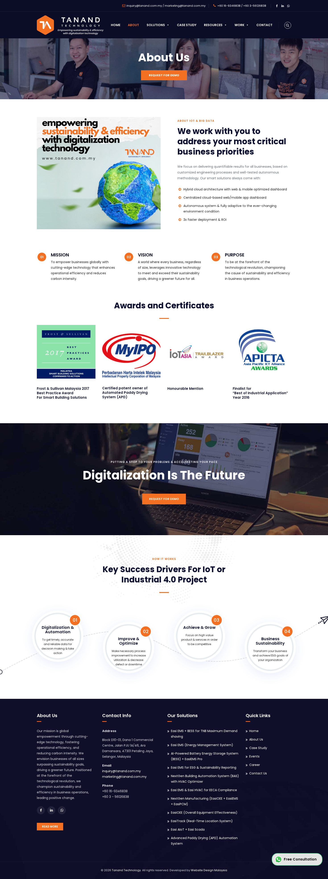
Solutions (156, 25)
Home (115, 25)
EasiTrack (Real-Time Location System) (202, 821)
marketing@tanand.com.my (185, 6)
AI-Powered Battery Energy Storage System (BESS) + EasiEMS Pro (204, 756)
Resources (213, 25)
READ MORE (50, 826)
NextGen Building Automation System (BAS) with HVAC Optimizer (205, 779)
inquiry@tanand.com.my (144, 6)
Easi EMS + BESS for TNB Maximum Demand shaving (204, 734)
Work (239, 25)
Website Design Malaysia (209, 870)
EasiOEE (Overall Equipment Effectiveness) (204, 812)
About (133, 25)
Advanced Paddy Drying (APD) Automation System (204, 841)
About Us (256, 739)
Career (254, 765)
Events (254, 756)
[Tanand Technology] (70, 25)
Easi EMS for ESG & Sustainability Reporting (203, 767)
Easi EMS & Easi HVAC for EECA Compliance (204, 790)
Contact (264, 25)
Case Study (186, 25)
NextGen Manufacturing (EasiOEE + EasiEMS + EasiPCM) (204, 801)
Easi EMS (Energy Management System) (202, 745)
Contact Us (258, 773)
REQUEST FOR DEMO (164, 75)
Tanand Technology (126, 870)
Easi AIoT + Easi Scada (188, 829)
